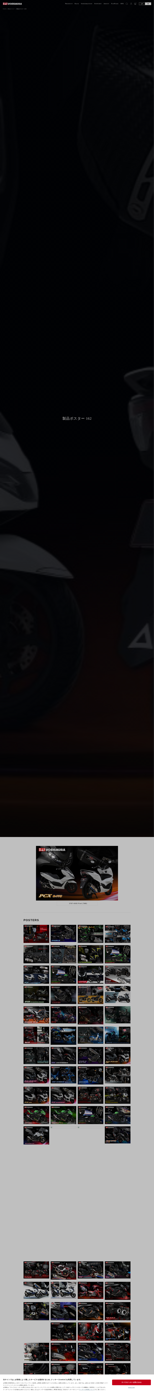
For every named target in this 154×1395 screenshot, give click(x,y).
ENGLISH (131, 1387)
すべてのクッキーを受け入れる (132, 1382)
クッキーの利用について (87, 1389)
